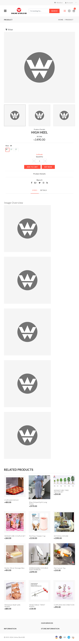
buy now (48, 167)
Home (60, 20)
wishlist (59, 3)
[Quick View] (24, 495)
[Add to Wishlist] (24, 491)
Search (54, 11)
